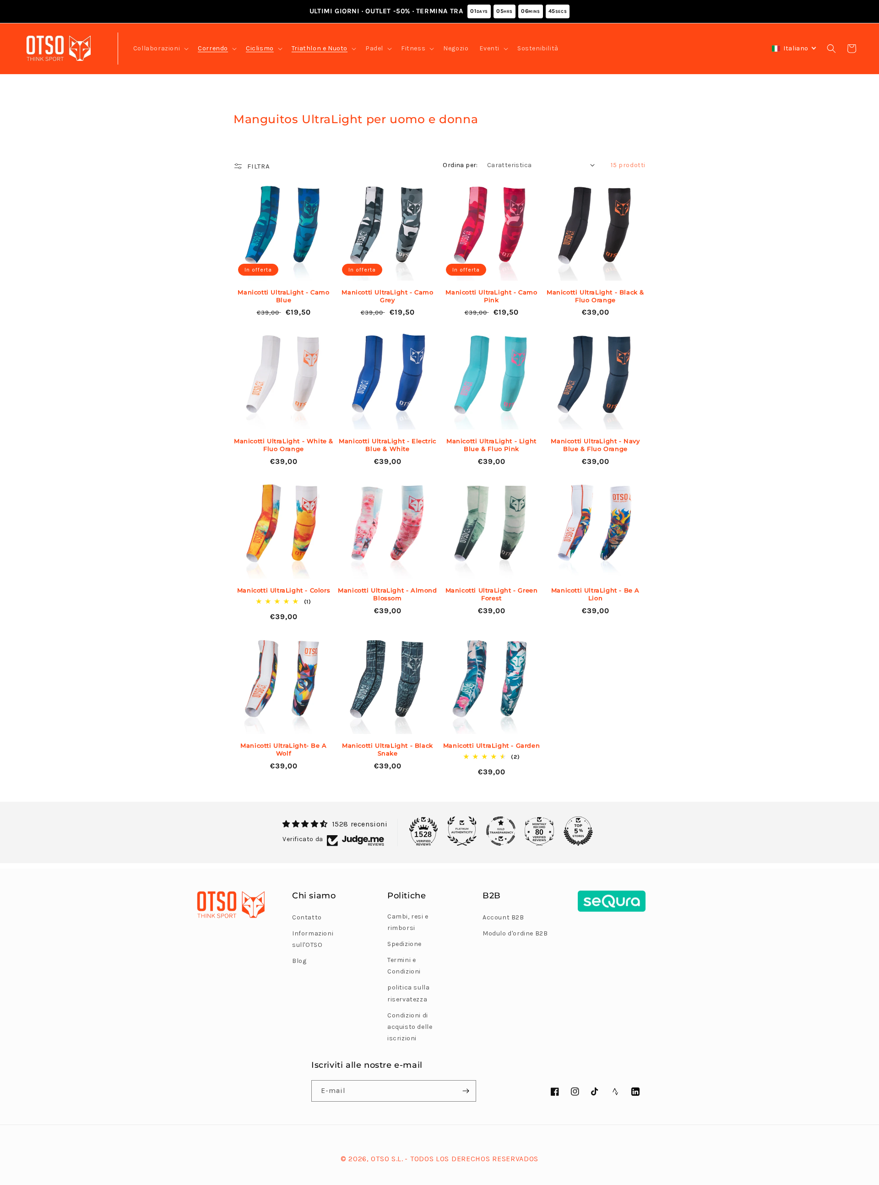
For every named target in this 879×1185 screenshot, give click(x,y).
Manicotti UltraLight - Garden (491, 745)
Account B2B (503, 917)
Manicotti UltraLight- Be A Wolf (283, 749)
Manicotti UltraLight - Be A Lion (595, 594)
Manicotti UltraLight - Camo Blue (283, 296)
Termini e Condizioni (404, 965)
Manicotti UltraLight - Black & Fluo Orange (595, 296)
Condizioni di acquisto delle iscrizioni (409, 1026)
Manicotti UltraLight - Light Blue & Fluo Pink (491, 444)
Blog (299, 961)
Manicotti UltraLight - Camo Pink (491, 296)
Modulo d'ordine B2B (515, 933)
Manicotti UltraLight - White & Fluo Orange (283, 444)
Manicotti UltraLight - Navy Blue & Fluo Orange (595, 444)
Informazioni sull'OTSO (312, 939)
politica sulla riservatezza (408, 993)
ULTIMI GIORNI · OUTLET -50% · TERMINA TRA (438, 11)
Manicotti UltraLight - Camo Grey (387, 296)
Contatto (307, 917)
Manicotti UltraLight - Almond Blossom (387, 594)
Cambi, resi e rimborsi (408, 922)
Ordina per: (460, 165)
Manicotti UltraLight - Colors (283, 590)
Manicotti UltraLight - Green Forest (491, 594)
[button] (160, 48)
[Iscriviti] (466, 1091)
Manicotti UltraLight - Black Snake (387, 749)
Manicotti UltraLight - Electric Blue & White (387, 444)
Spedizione (404, 944)
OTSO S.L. (387, 1158)
